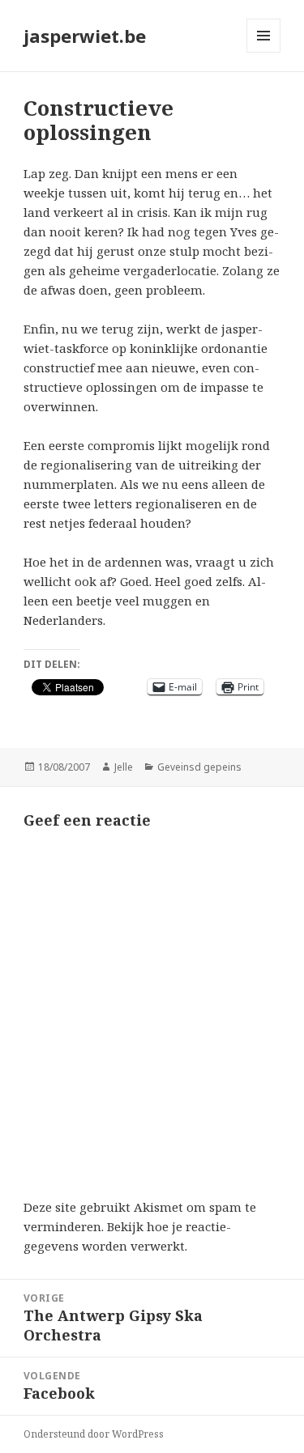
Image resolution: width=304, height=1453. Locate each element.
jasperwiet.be (85, 35)
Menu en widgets (263, 52)
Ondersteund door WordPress (94, 1434)
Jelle (123, 767)
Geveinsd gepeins (199, 767)
